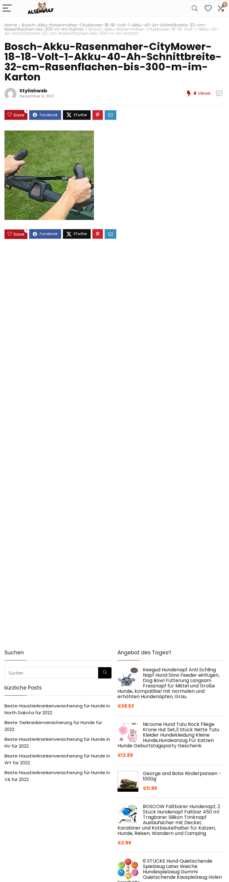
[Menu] (7, 8)
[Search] (195, 8)
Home (10, 25)
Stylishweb (33, 90)
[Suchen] (105, 672)
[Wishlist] (208, 8)
